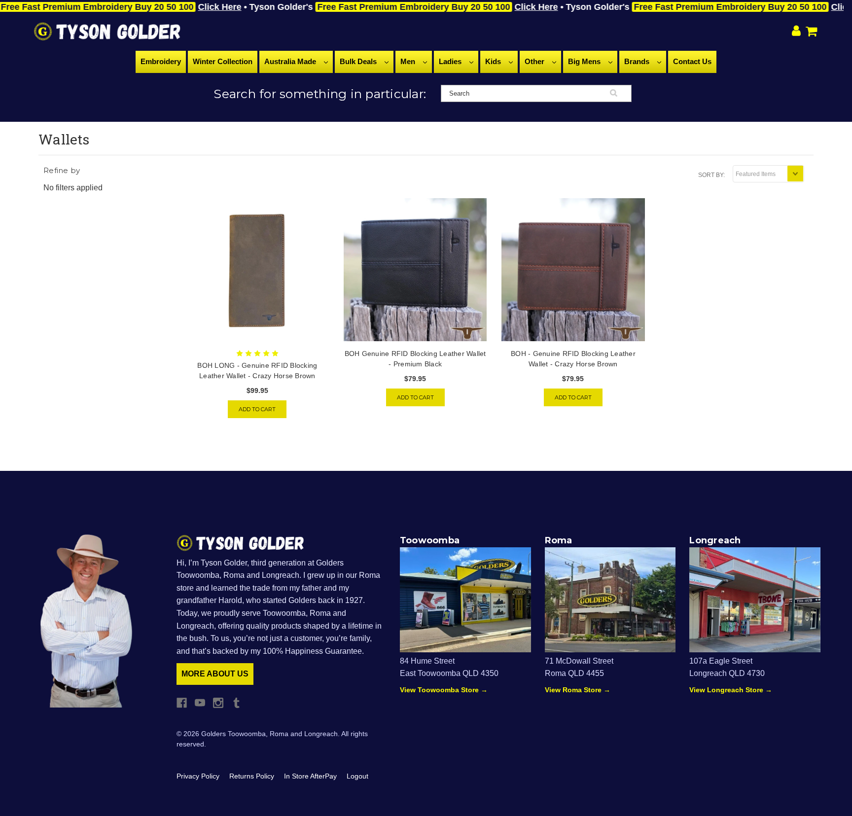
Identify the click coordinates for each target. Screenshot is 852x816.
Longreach (715, 540)
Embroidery (161, 61)
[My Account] (796, 31)
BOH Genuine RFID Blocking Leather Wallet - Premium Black (415, 359)
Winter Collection (222, 61)
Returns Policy (251, 776)
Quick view (257, 269)
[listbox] (768, 173)
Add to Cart (257, 409)
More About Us (214, 674)
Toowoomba (430, 540)
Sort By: (711, 175)
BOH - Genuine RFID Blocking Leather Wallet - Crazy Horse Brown (573, 359)
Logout (357, 776)
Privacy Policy (198, 776)
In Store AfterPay (310, 776)
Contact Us (692, 61)
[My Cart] (813, 31)
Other (535, 61)
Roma (558, 540)
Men (408, 61)
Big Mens (585, 61)
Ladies (451, 61)
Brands (637, 61)
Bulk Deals (359, 61)
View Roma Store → (577, 690)
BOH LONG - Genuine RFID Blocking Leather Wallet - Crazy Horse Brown (257, 370)
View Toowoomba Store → (444, 690)
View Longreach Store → (730, 690)
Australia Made (291, 61)
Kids (494, 61)
